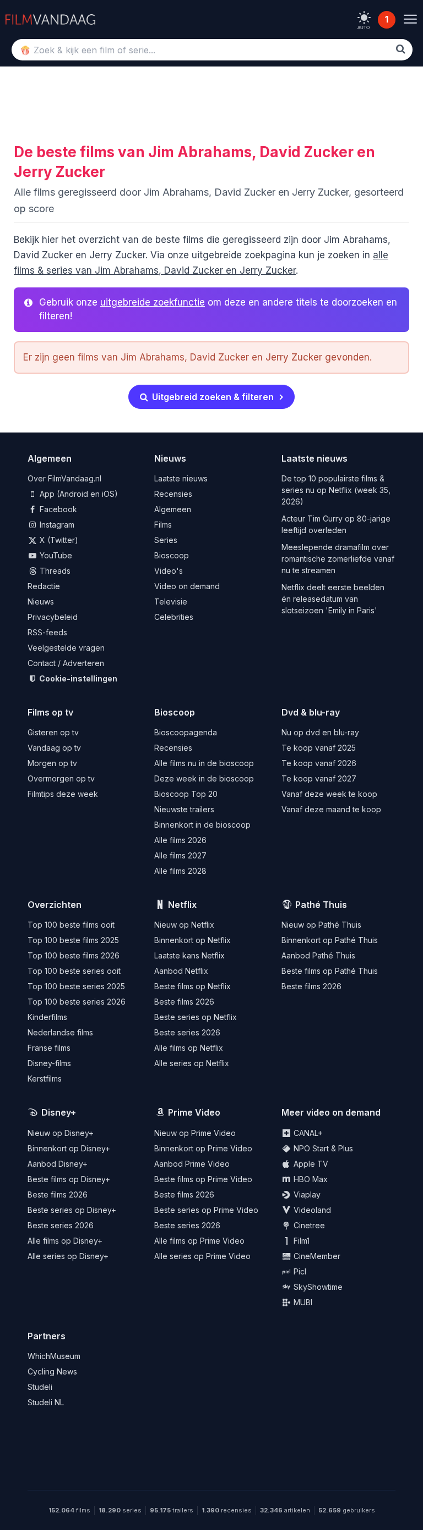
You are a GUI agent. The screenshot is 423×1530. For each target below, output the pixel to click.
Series (165, 540)
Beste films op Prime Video (203, 1179)
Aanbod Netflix (181, 970)
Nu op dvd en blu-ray (320, 732)
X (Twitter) (57, 540)
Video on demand (187, 586)
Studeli (40, 1387)
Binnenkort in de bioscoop (202, 824)
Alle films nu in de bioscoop (204, 763)
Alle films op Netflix (188, 1047)
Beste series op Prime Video (206, 1210)
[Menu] (410, 19)
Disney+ (58, 1112)
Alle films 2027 (180, 855)
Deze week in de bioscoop (204, 778)
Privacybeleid (53, 617)
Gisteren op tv (53, 732)
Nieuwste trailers (184, 809)
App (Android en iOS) (77, 493)
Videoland (311, 1210)
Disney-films (49, 1063)
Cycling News (52, 1371)
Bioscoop (171, 555)
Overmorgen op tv (61, 778)
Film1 (300, 1240)
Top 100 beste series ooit (74, 970)
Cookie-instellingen (77, 678)
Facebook (57, 509)
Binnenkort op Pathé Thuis (329, 940)
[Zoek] (400, 49)
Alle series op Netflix (191, 1063)
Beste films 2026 (184, 1001)
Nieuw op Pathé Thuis (321, 924)
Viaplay (306, 1194)
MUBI (301, 1302)
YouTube (54, 555)
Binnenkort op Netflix (192, 940)
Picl (298, 1271)
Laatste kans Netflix (189, 955)
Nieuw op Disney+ (61, 1133)
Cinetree (308, 1225)
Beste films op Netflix (192, 986)
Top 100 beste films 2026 (74, 955)
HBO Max (309, 1179)
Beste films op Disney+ (69, 1179)
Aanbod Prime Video (192, 1163)
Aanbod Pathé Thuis (318, 955)
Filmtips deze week (63, 794)
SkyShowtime (317, 1286)
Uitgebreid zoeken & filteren (212, 396)
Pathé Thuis (321, 904)
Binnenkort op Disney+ (69, 1148)
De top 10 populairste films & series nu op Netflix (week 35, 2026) (336, 490)
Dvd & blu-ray (310, 712)
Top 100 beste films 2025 (73, 940)
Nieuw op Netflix (184, 924)
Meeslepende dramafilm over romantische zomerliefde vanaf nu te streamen (337, 558)
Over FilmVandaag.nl (64, 478)
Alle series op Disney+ (68, 1256)
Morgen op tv (52, 763)
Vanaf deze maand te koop (331, 809)
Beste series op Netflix (195, 1017)
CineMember (315, 1256)
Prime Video (194, 1112)
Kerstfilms (45, 1078)
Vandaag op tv (54, 747)
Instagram (55, 524)
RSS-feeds (47, 632)
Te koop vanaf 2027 (318, 778)
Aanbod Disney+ (58, 1163)
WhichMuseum (54, 1356)
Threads (53, 570)
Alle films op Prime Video (199, 1240)
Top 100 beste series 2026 (77, 1001)
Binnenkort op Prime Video (203, 1148)
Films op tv (50, 712)
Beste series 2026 (187, 1032)
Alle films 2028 (180, 870)
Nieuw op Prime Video (195, 1133)
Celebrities (173, 617)
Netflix (182, 904)
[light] (364, 17)
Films (163, 524)
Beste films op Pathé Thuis (329, 970)
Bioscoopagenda (185, 732)
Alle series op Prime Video (202, 1256)
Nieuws (41, 601)
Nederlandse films (60, 1032)
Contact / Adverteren (66, 663)
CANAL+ (307, 1133)
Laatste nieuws (181, 478)
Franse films (49, 1047)
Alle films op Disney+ (65, 1240)
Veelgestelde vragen (66, 647)
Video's (168, 570)
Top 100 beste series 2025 (76, 986)
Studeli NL (46, 1402)
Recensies (173, 493)
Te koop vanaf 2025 (318, 747)
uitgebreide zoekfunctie (152, 302)
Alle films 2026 (180, 840)
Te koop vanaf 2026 (318, 763)
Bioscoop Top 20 (186, 794)
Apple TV (309, 1163)
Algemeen (172, 509)
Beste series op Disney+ (72, 1210)
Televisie (170, 601)
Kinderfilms (47, 1017)
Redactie (44, 586)
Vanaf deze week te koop (329, 794)
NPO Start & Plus (322, 1148)
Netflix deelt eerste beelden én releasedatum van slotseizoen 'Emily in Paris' (332, 599)
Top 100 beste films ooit (71, 924)
